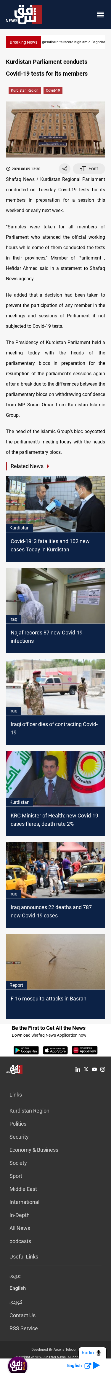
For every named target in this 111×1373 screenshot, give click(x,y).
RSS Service (23, 1328)
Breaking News (23, 42)
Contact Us (22, 1315)
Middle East (23, 1189)
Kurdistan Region (24, 90)
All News (19, 1228)
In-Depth (19, 1215)
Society (18, 1163)
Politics (17, 1124)
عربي (15, 1276)
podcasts (20, 1241)
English (17, 1289)
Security (19, 1137)
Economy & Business (33, 1150)
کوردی (15, 1302)
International (24, 1202)
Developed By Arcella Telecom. (55, 1349)
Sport (15, 1176)
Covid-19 (53, 90)
